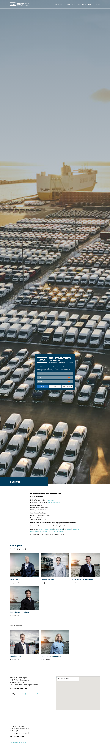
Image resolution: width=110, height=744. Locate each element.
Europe (41, 529)
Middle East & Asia (44, 531)
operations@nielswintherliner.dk (28, 694)
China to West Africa (57, 531)
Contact (98, 4)
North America (48, 529)
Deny (55, 386)
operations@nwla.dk (54, 502)
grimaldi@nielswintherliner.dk (19, 742)
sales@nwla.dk (50, 500)
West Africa (67, 529)
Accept (42, 386)
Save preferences (67, 386)
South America (58, 529)
